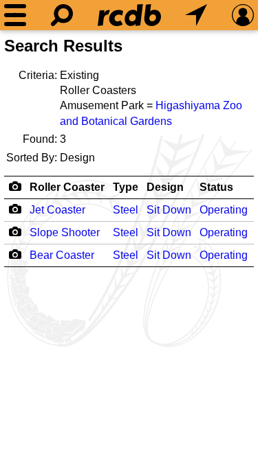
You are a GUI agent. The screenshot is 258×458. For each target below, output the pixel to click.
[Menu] (15, 15)
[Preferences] (243, 15)
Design (165, 187)
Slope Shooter (65, 232)
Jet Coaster (57, 210)
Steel (125, 210)
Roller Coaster (67, 187)
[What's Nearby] (196, 15)
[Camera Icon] (14, 209)
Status (216, 187)
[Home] (129, 15)
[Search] (62, 15)
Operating (224, 210)
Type (125, 187)
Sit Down (169, 210)
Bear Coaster (62, 255)
